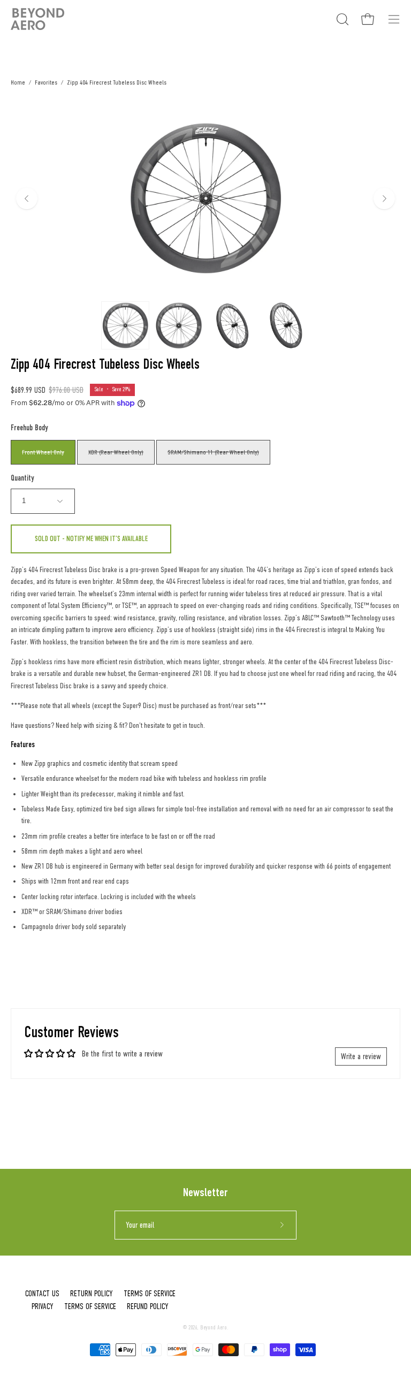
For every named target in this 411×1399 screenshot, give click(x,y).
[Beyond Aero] (37, 19)
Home (18, 82)
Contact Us (42, 1293)
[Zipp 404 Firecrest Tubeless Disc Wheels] (125, 325)
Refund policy (148, 1306)
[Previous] (26, 198)
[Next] (384, 198)
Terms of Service (150, 1293)
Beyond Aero (213, 1327)
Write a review (361, 1056)
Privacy (43, 1306)
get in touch (188, 725)
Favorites (46, 82)
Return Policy (91, 1293)
